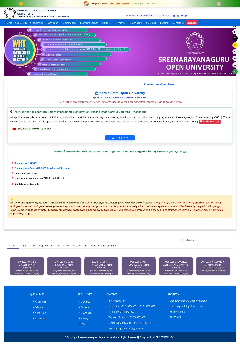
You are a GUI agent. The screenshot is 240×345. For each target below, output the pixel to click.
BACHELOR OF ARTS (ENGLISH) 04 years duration (27, 268)
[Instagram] (178, 16)
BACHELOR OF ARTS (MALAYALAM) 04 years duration (101, 268)
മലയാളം (192, 22)
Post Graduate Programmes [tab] (71, 245)
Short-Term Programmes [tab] (104, 245)
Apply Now (122, 137)
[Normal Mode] (235, 31)
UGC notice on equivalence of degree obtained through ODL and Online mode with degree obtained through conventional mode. (120, 101)
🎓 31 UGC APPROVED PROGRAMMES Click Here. (120, 97)
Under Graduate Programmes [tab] (36, 245)
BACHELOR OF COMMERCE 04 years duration (213, 266)
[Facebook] (174, 16)
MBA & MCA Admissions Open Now (34, 129)
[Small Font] (235, 51)
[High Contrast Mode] (235, 45)
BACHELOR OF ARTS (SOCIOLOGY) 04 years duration (139, 268)
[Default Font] (235, 58)
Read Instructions (211, 121)
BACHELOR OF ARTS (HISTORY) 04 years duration (64, 268)
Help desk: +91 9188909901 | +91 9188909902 (148, 16)
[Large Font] (235, 65)
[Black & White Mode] (235, 38)
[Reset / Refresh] (235, 71)
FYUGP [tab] (12, 245)
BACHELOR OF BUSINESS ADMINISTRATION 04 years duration (175, 268)
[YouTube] (182, 16)
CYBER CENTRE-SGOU (164, 337)
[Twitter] (186, 16)
